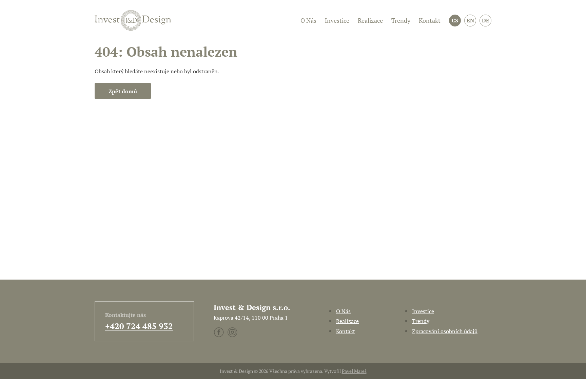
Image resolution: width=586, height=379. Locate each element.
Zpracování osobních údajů (444, 331)
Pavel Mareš (354, 371)
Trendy (400, 20)
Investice (337, 20)
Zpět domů (123, 91)
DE (485, 20)
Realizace (370, 20)
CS (455, 20)
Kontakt (430, 20)
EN (470, 20)
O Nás (308, 20)
